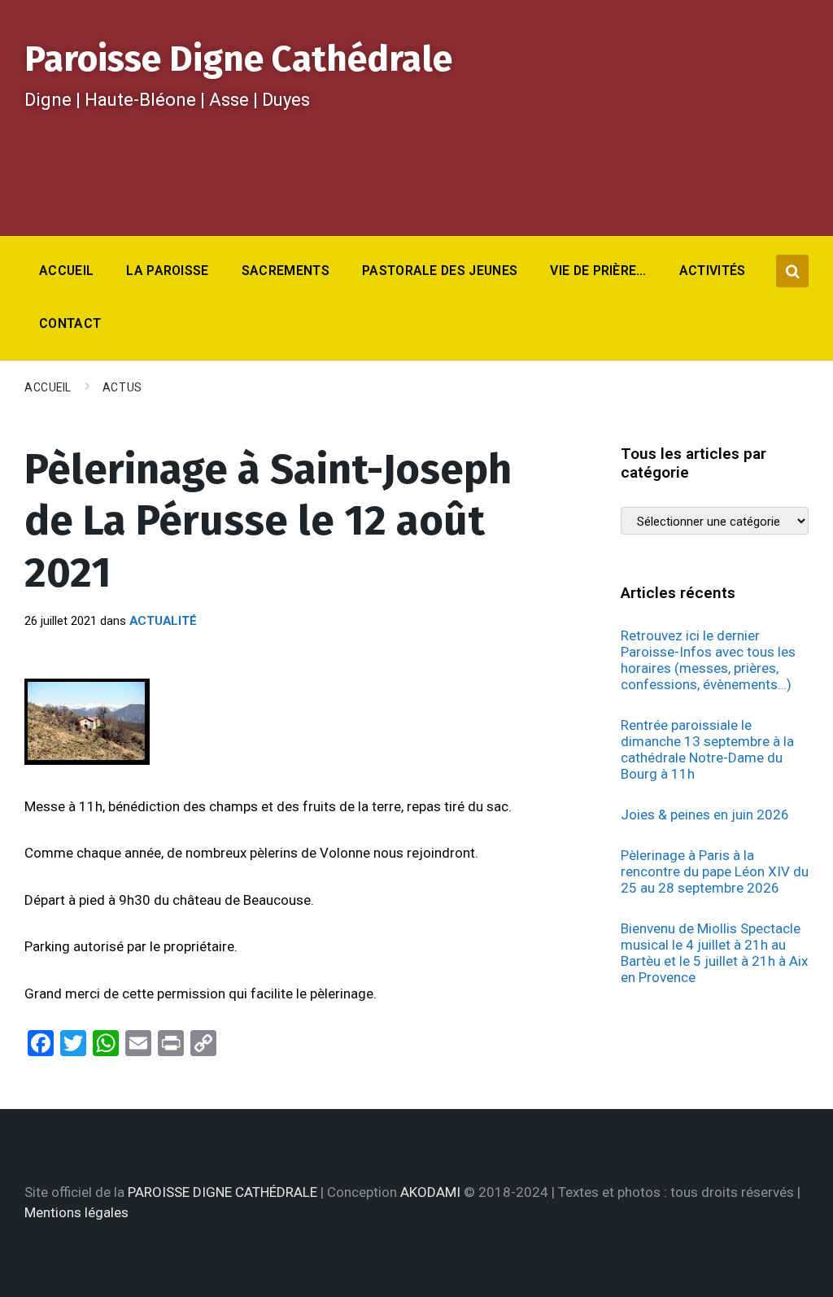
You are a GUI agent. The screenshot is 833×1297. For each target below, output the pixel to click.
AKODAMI (430, 1192)
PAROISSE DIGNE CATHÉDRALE (222, 1192)
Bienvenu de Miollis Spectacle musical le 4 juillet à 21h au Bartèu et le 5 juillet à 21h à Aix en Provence (714, 952)
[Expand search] (792, 271)
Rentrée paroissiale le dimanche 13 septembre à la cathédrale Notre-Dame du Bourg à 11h (707, 749)
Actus (122, 387)
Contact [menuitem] (70, 323)
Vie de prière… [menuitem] (598, 270)
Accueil (48, 387)
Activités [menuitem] (712, 270)
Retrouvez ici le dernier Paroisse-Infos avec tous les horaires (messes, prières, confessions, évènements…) (708, 659)
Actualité (163, 621)
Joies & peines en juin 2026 (705, 814)
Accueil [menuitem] (66, 270)
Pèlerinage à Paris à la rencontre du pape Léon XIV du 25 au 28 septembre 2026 (715, 871)
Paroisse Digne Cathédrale (238, 59)
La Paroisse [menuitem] (167, 270)
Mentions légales (76, 1212)
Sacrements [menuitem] (285, 270)
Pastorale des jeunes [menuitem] (439, 270)
